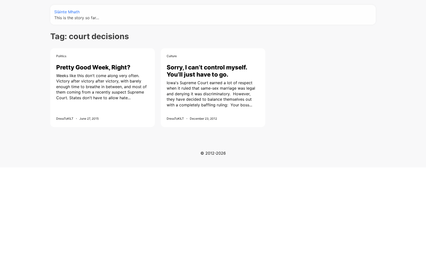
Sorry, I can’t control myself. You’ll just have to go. (207, 71)
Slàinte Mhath (67, 11)
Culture (172, 56)
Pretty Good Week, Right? (93, 67)
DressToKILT (64, 118)
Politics (61, 56)
